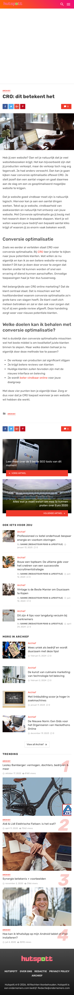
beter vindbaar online (33, 377)
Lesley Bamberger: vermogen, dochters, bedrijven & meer (35, 766)
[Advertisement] (37, 47)
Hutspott (10, 971)
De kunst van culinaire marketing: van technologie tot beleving (49, 673)
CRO (40, 251)
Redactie (40, 971)
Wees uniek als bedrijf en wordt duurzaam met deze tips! (47, 649)
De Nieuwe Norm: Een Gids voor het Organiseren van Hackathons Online (49, 725)
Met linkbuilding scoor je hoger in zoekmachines (49, 698)
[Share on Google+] (16, 106)
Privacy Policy (59, 971)
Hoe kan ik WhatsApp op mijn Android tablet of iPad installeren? (35, 935)
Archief (7, 90)
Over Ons (26, 971)
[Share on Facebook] (5, 106)
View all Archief (35, 744)
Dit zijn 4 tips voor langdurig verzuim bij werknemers (42, 617)
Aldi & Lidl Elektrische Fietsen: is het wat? (29, 823)
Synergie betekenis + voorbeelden (24, 878)
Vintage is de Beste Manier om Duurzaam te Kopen (43, 591)
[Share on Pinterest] (22, 106)
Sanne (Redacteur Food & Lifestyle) (41, 544)
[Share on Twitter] (11, 106)
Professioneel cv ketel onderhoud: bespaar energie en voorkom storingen (44, 537)
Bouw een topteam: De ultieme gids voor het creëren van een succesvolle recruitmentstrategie (42, 565)
